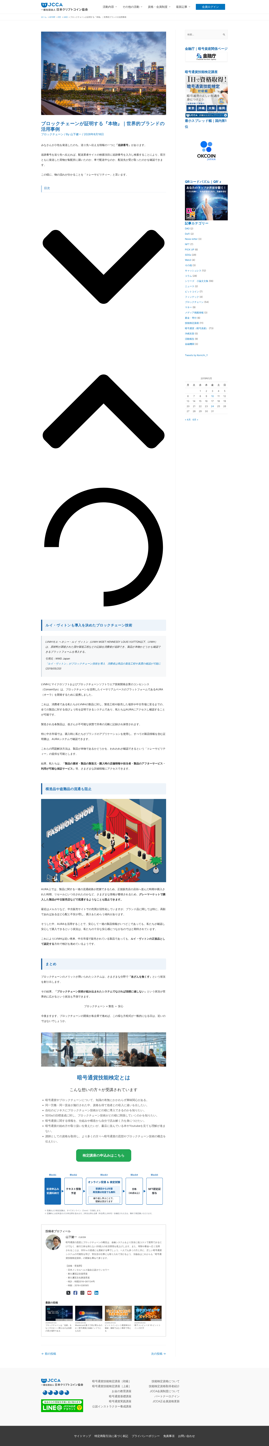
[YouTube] (89, 1293)
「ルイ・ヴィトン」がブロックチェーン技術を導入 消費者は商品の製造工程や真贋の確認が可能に (103, 663)
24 (212, 406)
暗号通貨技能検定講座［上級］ (111, 1386)
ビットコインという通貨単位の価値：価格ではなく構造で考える (118, 1328)
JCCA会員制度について (165, 1391)
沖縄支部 (189, 333)
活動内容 (108, 6)
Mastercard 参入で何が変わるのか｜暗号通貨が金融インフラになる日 (88, 1328)
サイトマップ (82, 1436)
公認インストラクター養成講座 (111, 1406)
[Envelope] (66, 1392)
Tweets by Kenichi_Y (196, 355)
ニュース (189, 286)
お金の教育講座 (121, 1391)
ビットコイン (156, 1320)
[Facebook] (75, 1293)
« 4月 (188, 419)
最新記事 (181, 6)
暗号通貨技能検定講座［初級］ (111, 1381)
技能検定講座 (192, 323)
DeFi (187, 233)
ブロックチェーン (52, 134)
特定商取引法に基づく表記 (111, 1436)
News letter (191, 238)
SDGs (188, 254)
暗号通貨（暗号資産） (93, 1320)
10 (212, 396)
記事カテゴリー (196, 223)
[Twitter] (50, 1392)
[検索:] (206, 34)
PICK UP (189, 249)
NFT (187, 244)
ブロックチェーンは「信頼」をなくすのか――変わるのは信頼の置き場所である (58, 1328)
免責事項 (169, 1436)
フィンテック (192, 296)
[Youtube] (56, 1392)
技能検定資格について (166, 1381)
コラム (188, 275)
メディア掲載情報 (194, 312)
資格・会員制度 (158, 6)
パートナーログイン (167, 1396)
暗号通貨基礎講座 (120, 1396)
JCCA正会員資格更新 (166, 1401)
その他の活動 (131, 6)
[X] (68, 1293)
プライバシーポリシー (146, 1436)
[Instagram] (82, 1293)
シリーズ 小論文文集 (64, 1320)
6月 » (195, 419)
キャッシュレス (193, 270)
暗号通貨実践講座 (120, 1401)
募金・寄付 (191, 317)
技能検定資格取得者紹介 (164, 1386)
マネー (188, 307)
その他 (188, 265)
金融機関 (189, 344)
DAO (187, 228)
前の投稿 (48, 1353)
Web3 (188, 259)
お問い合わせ (186, 1436)
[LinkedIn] (96, 1293)
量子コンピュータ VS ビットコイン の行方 (147, 1326)
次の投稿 (158, 1353)
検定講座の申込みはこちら (104, 1155)
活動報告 (189, 338)
